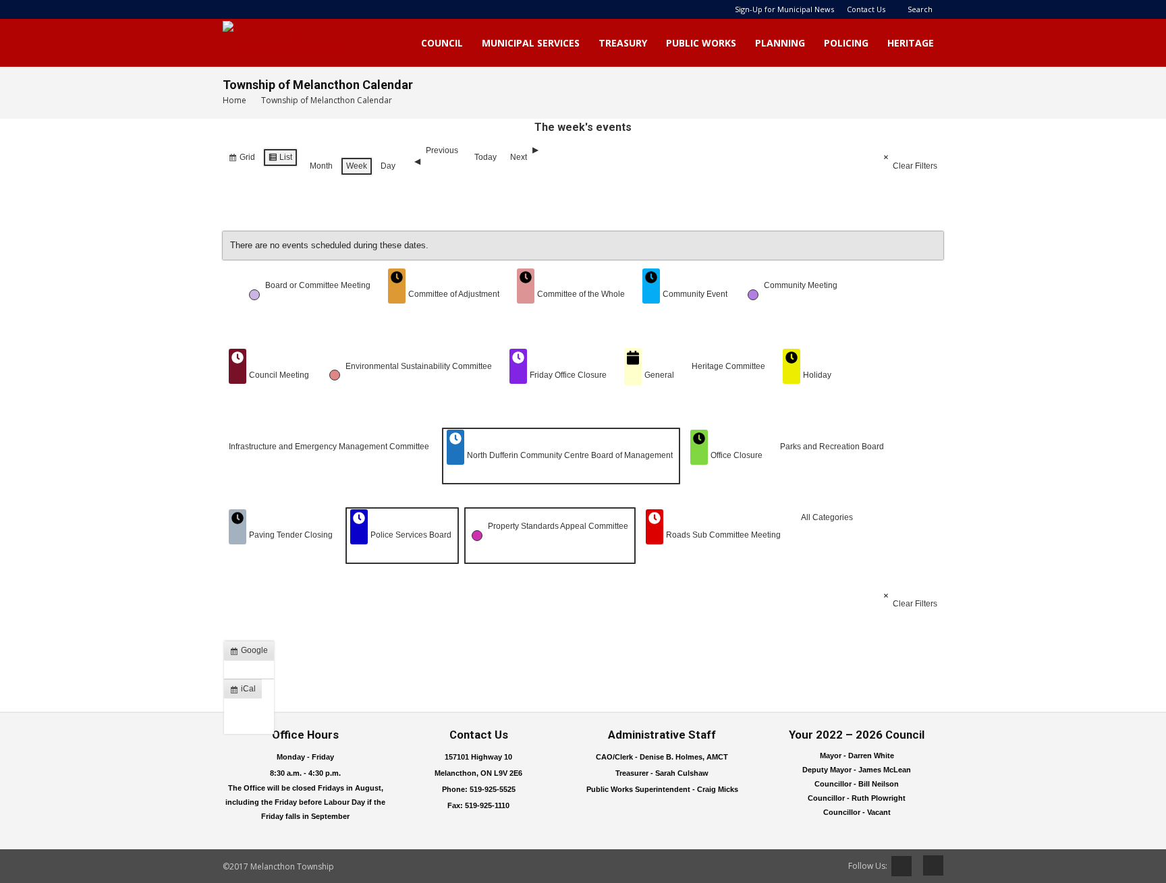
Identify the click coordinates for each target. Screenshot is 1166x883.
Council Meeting (279, 375)
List (280, 159)
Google (251, 653)
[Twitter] (901, 866)
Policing (846, 42)
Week (356, 166)
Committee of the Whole (581, 294)
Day (388, 166)
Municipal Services (531, 42)
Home (234, 100)
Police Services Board (410, 535)
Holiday (817, 375)
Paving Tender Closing (291, 535)
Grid (241, 159)
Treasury (623, 42)
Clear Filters (915, 166)
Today (485, 157)
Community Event (695, 294)
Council (442, 42)
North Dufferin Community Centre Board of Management (570, 455)
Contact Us (866, 9)
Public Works (701, 42)
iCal (245, 691)
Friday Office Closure (568, 375)
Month (321, 166)
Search (920, 9)
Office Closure (736, 455)
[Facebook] (928, 865)
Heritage (910, 42)
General (659, 375)
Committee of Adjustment (453, 294)
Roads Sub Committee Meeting (723, 535)
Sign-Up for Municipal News (784, 9)
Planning (780, 42)
